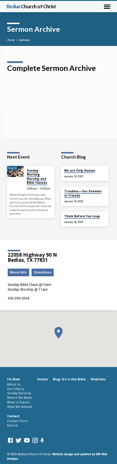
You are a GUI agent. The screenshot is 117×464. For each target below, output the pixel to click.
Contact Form (17, 421)
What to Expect (18, 402)
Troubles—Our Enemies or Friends (83, 193)
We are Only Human (79, 170)
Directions (42, 272)
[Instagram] (35, 440)
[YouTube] (27, 440)
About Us (13, 384)
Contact (13, 416)
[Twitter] (18, 440)
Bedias (31, 6)
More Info (18, 272)
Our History (15, 389)
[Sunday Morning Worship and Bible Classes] (15, 171)
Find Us (12, 425)
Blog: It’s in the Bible (69, 379)
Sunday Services (19, 393)
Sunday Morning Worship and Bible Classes (37, 176)
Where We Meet (19, 398)
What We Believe (19, 407)
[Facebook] (10, 440)
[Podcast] (42, 440)
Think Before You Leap (82, 216)
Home (11, 40)
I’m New (13, 379)
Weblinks (98, 379)
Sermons (24, 40)
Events (42, 379)
